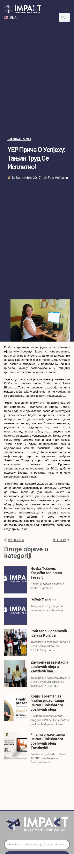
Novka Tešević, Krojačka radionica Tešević (46, 572)
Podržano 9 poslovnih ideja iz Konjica (48, 633)
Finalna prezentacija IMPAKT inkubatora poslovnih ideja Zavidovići (47, 741)
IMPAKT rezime (43, 600)
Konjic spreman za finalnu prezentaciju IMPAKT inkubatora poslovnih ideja (47, 703)
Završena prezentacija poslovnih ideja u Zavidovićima (49, 666)
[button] (66, 9)
